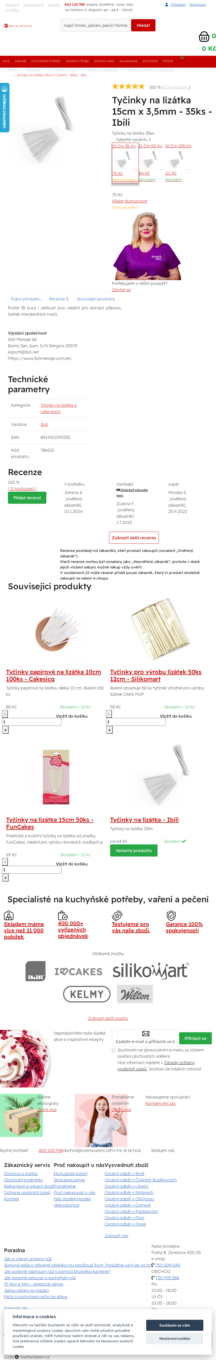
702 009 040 (168, 1265)
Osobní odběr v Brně (124, 1173)
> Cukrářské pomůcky (62, 70)
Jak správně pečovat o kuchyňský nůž (40, 1277)
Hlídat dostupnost (129, 201)
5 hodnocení (176, 87)
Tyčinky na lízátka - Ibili (144, 819)
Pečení (168, 61)
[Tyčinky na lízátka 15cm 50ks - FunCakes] (56, 776)
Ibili (44, 424)
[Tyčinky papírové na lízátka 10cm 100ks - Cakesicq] (56, 629)
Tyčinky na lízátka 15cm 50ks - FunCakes (50, 823)
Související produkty (96, 298)
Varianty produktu (134, 850)
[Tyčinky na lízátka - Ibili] (160, 776)
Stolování (150, 61)
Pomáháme (65, 1186)
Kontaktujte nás (160, 1103)
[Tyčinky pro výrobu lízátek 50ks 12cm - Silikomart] (160, 629)
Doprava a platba (12, 7)
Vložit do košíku (72, 716)
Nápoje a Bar (104, 61)
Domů (12, 70)
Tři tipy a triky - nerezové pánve (33, 1284)
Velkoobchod (33, 4)
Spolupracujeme (69, 1179)
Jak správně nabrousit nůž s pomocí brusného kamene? (57, 1271)
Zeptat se (121, 289)
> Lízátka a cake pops (102, 70)
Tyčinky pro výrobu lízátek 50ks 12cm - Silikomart (156, 675)
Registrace (198, 4)
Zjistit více (47, 1109)
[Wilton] (135, 994)
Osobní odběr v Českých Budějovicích (141, 1179)
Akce (6, 61)
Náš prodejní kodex (72, 1198)
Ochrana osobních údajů (27, 1192)
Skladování (128, 61)
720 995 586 (167, 1277)
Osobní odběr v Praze (125, 1224)
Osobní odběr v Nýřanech (129, 1192)
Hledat (143, 25)
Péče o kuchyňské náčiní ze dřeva (35, 1296)
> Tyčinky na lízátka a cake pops (150, 70)
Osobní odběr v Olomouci (129, 1198)
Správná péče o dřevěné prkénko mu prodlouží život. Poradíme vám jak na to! (77, 1265)
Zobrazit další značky (108, 1018)
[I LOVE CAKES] (78, 971)
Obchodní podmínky (23, 1179)
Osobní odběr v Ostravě (128, 1205)
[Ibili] (35, 971)
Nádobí (20, 61)
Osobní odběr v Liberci (126, 1186)
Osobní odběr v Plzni (124, 1217)
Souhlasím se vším (174, 1325)
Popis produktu (26, 298)
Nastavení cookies (174, 1338)
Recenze (57, 298)
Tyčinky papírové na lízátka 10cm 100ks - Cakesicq (53, 675)
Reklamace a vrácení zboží (29, 1186)
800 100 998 (51, 1150)
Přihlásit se (195, 1038)
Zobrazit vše (116, 1235)
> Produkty (31, 70)
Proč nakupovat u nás (74, 1192)
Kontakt (11, 1198)
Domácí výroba (77, 61)
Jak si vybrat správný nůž (28, 1258)
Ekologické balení (70, 1173)
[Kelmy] (87, 994)
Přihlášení (177, 4)
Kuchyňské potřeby (46, 61)
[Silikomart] (151, 971)
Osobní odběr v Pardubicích (131, 1211)
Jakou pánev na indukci (26, 1290)
